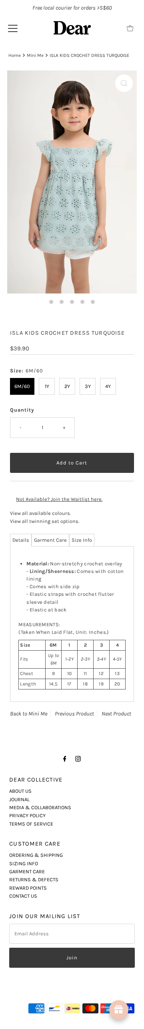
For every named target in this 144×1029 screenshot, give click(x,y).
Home (14, 55)
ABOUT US (20, 791)
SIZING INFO (23, 863)
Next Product (116, 713)
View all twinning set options (44, 521)
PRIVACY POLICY (27, 815)
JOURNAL (19, 799)
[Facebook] (64, 759)
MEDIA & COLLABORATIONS (40, 807)
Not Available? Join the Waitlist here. (59, 499)
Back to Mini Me (28, 713)
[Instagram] (78, 759)
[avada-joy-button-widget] (118, 1009)
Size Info (82, 540)
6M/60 (22, 386)
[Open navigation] (13, 28)
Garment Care (50, 540)
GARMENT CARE (27, 871)
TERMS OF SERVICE (31, 824)
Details (20, 540)
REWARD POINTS (28, 888)
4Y (108, 386)
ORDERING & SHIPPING (36, 855)
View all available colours (40, 513)
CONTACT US (23, 896)
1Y (47, 386)
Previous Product (74, 713)
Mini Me (35, 55)
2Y (67, 386)
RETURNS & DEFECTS (33, 879)
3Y (88, 386)
